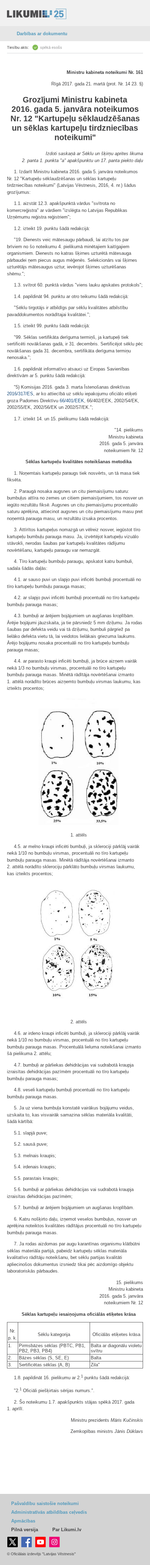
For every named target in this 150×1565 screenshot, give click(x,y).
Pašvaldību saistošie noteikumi (45, 1503)
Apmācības (23, 1521)
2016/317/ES (20, 393)
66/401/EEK (72, 400)
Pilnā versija (24, 1529)
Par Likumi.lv (66, 1529)
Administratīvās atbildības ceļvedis (49, 1512)
